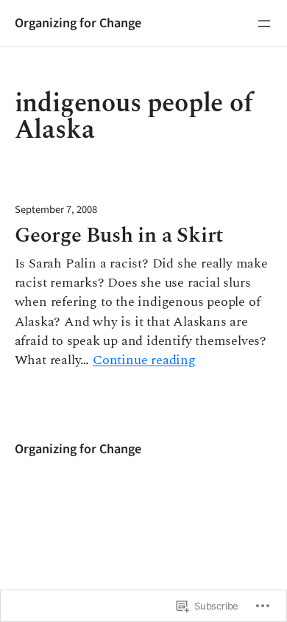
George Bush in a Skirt (119, 236)
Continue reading (144, 360)
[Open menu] (264, 23)
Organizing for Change (78, 22)
